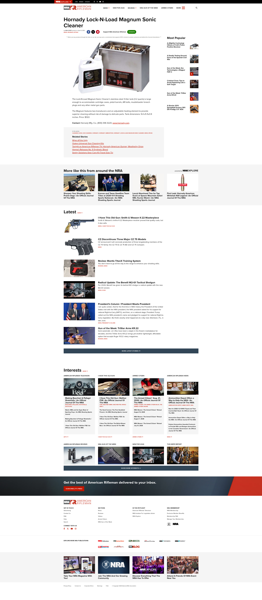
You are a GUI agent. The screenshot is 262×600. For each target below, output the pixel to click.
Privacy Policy (67, 586)
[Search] (196, 8)
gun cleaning (87, 133)
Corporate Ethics (89, 586)
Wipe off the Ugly (80, 140)
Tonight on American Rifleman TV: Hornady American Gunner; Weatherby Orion (107, 146)
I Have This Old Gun (108, 226)
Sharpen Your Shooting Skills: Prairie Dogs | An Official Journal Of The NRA (79, 195)
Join (76, 2)
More (79, 213)
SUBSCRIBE (74, 489)
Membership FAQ (172, 516)
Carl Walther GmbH (106, 405)
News (105, 8)
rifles (150, 133)
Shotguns (68, 406)
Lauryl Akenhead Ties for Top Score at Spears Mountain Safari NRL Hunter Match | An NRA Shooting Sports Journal (147, 197)
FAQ (65, 516)
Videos (100, 516)
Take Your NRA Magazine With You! (78, 577)
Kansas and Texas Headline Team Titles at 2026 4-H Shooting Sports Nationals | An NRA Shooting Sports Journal (113, 197)
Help (65, 519)
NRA (192, 405)
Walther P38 (117, 405)
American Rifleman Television (77, 376)
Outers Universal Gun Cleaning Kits (88, 143)
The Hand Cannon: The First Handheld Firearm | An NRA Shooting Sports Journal (113, 411)
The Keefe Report (174, 444)
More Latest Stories (139, 351)
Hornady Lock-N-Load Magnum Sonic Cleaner (129, 133)
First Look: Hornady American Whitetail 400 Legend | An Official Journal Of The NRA (182, 195)
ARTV (65, 437)
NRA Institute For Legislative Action (144, 513)
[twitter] (93, 31)
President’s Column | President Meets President (124, 304)
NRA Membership (172, 510)
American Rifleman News (178, 376)
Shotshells (83, 405)
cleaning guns (77, 133)
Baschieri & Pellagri (71, 405)
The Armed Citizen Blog (151, 405)
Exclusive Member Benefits (175, 513)
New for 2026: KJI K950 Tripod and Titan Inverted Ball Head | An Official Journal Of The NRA (182, 411)
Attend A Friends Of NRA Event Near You (181, 577)
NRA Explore (137, 516)
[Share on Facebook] (88, 31)
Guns (104, 290)
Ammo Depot (186, 405)
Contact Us (67, 513)
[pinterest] (97, 31)
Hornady (95, 133)
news (146, 133)
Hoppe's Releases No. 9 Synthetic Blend (90, 149)
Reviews (131, 8)
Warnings (99, 586)
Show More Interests (142, 468)
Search (66, 522)
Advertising (67, 510)
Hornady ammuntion (106, 133)
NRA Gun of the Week (149, 8)
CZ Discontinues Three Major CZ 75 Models (122, 239)
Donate (87, 2)
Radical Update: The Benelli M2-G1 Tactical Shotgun (126, 282)
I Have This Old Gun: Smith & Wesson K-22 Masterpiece (128, 218)
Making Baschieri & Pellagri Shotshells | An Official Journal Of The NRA (78, 400)
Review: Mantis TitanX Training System (119, 261)
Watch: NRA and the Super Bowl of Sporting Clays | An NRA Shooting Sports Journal (78, 412)
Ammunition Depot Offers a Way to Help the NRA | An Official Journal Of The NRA (181, 400)
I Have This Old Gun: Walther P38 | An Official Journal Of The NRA (77, 427)
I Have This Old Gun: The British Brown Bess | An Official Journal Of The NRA (112, 424)
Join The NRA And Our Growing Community (113, 577)
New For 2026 (119, 8)
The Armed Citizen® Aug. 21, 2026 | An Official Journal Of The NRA (147, 400)
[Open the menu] (183, 7)
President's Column (108, 323)
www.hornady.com (121, 122)
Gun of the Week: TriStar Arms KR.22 (118, 328)
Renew (81, 2)
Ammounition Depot (175, 405)
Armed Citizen (167, 8)
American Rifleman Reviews (75, 444)
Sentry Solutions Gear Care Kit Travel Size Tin (92, 152)
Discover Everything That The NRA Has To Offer (146, 577)
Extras (76, 32)
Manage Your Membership (175, 519)
